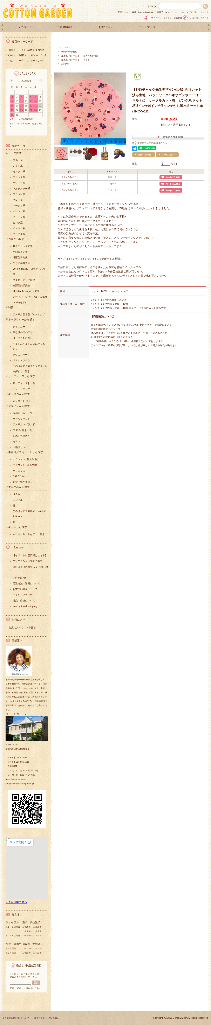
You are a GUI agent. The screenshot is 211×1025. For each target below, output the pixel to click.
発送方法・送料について (26, 583)
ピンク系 (65, 64)
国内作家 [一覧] (90, 56)
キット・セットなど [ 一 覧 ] (28, 534)
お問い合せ (105, 27)
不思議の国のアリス (24, 332)
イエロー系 (19, 228)
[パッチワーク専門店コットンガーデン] (37, 17)
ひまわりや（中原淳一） (26, 279)
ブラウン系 (19, 194)
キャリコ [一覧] (21, 401)
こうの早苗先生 (21, 263)
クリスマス (19, 470)
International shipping (25, 606)
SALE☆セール (21, 476)
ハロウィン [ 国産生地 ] (25, 465)
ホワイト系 (19, 182)
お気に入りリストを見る (22, 627)
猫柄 (134, 12)
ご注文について (21, 577)
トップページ (23, 27)
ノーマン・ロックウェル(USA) (30, 296)
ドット (86, 59)
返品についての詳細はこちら (152, 143)
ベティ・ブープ (21, 360)
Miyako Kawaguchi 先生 (26, 291)
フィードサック (201, 12)
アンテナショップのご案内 (27, 561)
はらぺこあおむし (23, 338)
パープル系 (19, 234)
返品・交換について (24, 600)
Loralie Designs (145, 12)
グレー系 (18, 200)
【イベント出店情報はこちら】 (30, 555)
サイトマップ (147, 27)
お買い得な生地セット (25, 482)
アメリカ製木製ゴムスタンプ (29, 314)
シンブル (18, 499)
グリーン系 (19, 217)
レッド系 (18, 165)
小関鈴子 (159, 12)
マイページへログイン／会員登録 (166, 18)
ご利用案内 (64, 27)
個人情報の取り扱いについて (15, 1018)
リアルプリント (21, 418)
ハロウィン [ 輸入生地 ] (25, 459)
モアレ (16, 441)
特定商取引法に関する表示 (46, 1018)
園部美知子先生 (21, 285)
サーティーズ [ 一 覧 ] (24, 383)
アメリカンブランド (24, 424)
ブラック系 (19, 177)
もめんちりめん (21, 436)
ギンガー (169, 12)
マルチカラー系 (21, 188)
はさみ (16, 494)
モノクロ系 (19, 171)
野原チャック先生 (69, 51)
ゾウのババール (21, 354)
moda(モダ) (19, 302)
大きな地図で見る (16, 902)
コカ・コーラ (186, 12)
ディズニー (19, 326)
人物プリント (20, 447)
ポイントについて (23, 595)
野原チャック (124, 12)
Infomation (18, 547)
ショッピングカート (199, 18)
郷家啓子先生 (20, 257)
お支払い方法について (25, 589)
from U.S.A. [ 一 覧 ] (23, 413)
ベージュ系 (19, 205)
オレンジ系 (19, 211)
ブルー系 (18, 160)
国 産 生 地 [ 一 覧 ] (70, 56)
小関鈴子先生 (20, 251)
